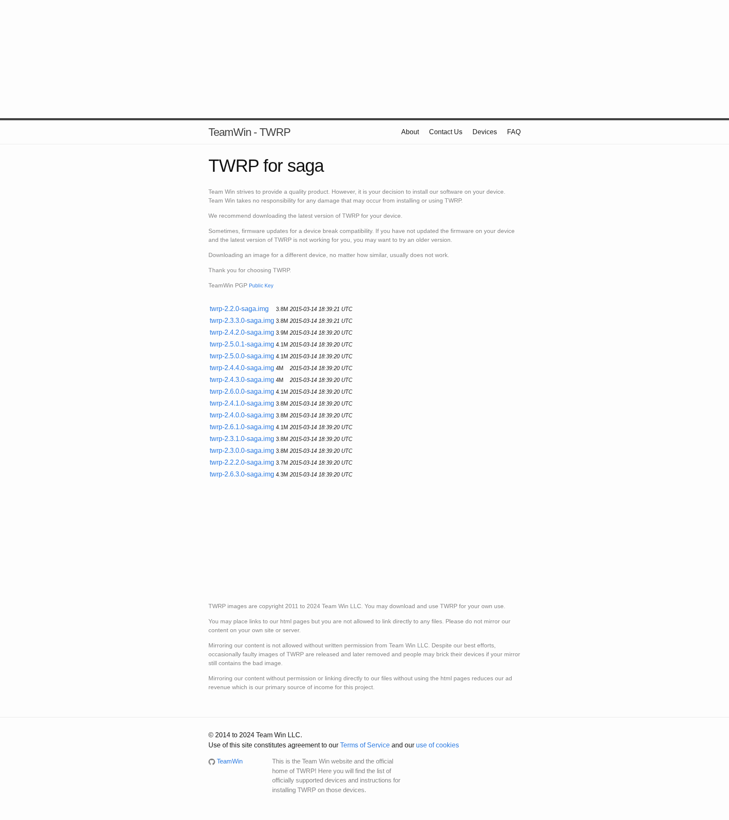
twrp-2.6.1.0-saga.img (242, 426)
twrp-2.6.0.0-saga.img (242, 391)
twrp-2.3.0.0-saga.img (242, 450)
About (410, 131)
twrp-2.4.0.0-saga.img (242, 415)
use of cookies (437, 745)
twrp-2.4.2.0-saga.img (242, 332)
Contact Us (445, 131)
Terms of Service (365, 745)
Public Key (261, 285)
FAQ (514, 131)
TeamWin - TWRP (249, 132)
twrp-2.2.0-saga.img (239, 308)
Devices (484, 131)
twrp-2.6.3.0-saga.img (242, 474)
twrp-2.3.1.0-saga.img (242, 438)
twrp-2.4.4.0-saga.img (242, 367)
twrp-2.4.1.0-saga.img (242, 403)
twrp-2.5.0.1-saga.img (242, 344)
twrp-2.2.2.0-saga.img (242, 462)
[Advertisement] (364, 59)
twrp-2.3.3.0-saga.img (242, 320)
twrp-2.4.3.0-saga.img (242, 379)
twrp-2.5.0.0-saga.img (242, 356)
